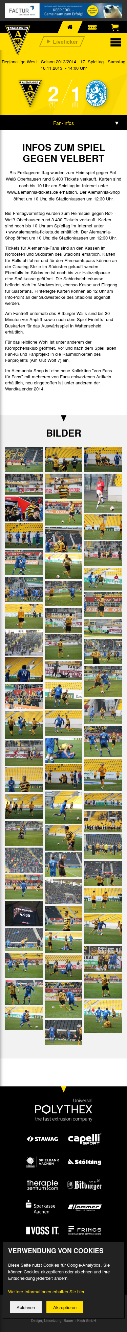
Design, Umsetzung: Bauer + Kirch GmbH (63, 1320)
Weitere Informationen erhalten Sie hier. (46, 1291)
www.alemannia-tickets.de (33, 231)
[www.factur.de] (63, 10)
